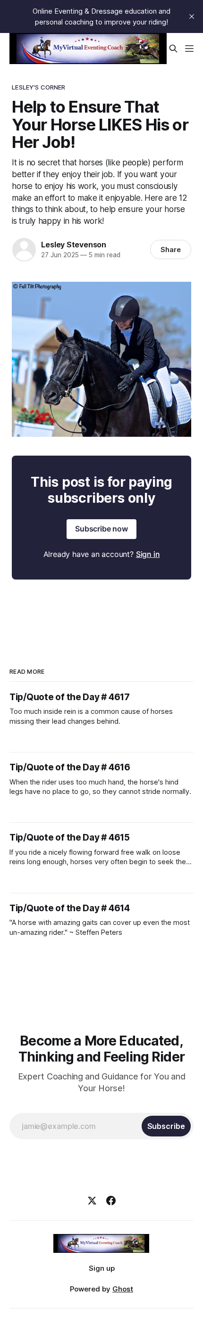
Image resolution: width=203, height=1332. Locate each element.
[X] (92, 1200)
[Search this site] (173, 48)
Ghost (122, 1288)
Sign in (148, 554)
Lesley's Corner (38, 87)
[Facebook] (111, 1200)
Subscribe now (101, 528)
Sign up (102, 1268)
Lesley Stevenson (73, 244)
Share (171, 249)
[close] (191, 16)
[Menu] (189, 48)
